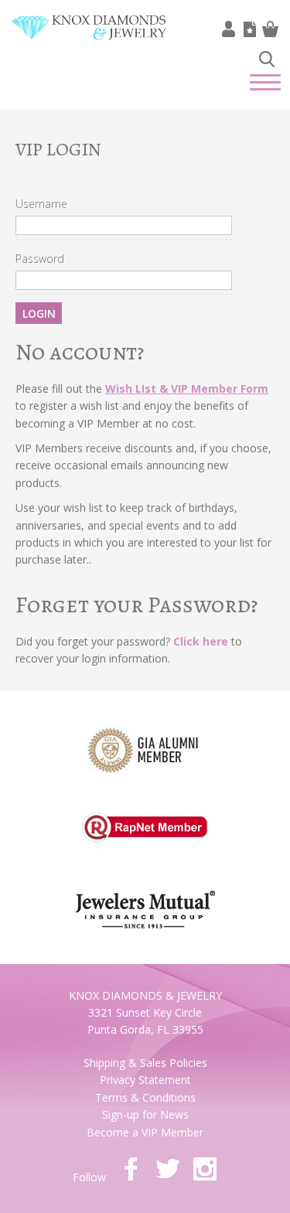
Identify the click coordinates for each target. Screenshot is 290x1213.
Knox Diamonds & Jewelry (89, 39)
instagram (205, 1169)
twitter (167, 1169)
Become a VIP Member (145, 1132)
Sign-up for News (145, 1114)
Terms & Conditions (145, 1097)
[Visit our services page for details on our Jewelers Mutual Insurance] (145, 900)
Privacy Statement (145, 1079)
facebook (130, 1169)
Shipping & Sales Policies (145, 1062)
